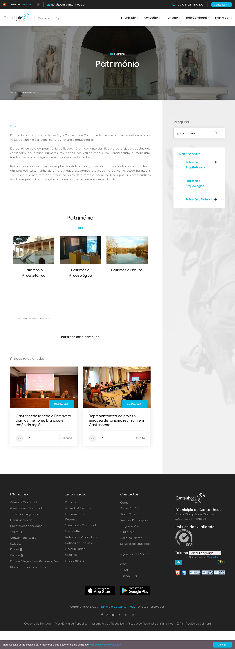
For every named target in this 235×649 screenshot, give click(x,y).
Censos (15, 555)
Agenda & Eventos (78, 508)
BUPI (134, 570)
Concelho (151, 17)
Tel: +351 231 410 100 (190, 4)
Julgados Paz (140, 526)
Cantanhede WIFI (23, 537)
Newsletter (73, 531)
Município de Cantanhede (116, 606)
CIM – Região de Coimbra (193, 623)
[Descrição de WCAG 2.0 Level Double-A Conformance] (200, 572)
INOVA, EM (138, 576)
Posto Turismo (140, 514)
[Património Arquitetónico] (33, 244)
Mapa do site (74, 560)
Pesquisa (71, 519)
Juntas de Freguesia (24, 514)
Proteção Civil (140, 508)
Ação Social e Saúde (134, 556)
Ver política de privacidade (105, 644)
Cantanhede (16, 4)
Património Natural (198, 200)
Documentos (74, 514)
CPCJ (133, 564)
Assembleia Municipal (26, 508)
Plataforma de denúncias (28, 567)
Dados (15, 549)
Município (128, 17)
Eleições (15, 543)
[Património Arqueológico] (80, 244)
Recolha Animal (141, 538)
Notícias (71, 502)
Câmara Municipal (23, 502)
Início (13, 92)
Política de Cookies (78, 543)
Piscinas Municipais (144, 520)
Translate (213, 557)
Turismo (172, 17)
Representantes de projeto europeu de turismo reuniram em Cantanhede (116, 421)
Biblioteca (137, 532)
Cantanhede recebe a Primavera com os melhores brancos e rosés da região (43, 421)
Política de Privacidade (81, 537)
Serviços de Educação (135, 546)
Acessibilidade (75, 549)
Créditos (71, 554)
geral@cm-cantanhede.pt (68, 4)
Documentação (21, 520)
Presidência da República (71, 623)
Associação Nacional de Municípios (150, 623)
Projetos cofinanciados (26, 526)
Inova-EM (17, 532)
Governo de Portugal (37, 623)
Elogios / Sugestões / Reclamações (34, 561)
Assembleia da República (107, 623)
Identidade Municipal (80, 525)
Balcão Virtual (196, 17)
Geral (134, 502)
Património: (189, 154)
